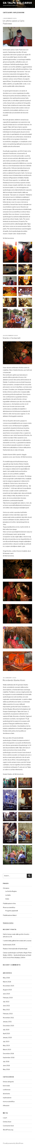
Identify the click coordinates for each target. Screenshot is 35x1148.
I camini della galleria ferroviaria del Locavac (17, 941)
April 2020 (6, 1033)
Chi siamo (6, 888)
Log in (5, 1118)
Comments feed (8, 1126)
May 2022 (6, 1010)
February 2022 (8, 1014)
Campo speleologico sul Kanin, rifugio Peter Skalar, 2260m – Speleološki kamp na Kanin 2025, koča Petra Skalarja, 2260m (17, 955)
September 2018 (8, 1057)
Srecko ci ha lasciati (11, 338)
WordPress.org (8, 1130)
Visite (7, 899)
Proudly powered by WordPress (13, 1143)
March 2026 (7, 982)
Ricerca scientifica (9, 907)
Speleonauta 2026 (9, 945)
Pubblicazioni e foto (9, 903)
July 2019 (6, 1041)
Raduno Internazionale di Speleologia (15, 949)
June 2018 (6, 1065)
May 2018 (6, 1069)
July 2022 (6, 1002)
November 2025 (8, 986)
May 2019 (6, 1045)
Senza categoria (8, 1082)
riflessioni (6, 1105)
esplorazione (7, 1098)
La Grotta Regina (11, 891)
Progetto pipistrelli (11, 911)
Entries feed (7, 1122)
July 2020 (6, 1030)
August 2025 (7, 990)
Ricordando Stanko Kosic (14, 680)
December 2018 (8, 1053)
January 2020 (7, 1037)
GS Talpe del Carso (17, 2)
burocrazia (6, 1086)
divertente (6, 1094)
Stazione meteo (8, 923)
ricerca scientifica (8, 1101)
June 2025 (6, 994)
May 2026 (6, 978)
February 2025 (8, 998)
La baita (7, 895)
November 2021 (8, 1018)
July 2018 (6, 1061)
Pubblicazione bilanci (10, 915)
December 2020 (8, 1026)
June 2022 (6, 1006)
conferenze (6, 1090)
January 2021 (7, 1022)
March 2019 (7, 1049)
